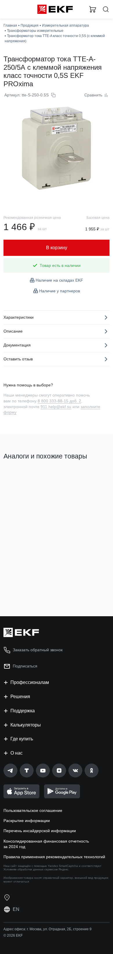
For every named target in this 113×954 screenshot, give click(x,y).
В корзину (26, 588)
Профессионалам (29, 682)
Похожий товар (20, 476)
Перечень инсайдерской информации (39, 830)
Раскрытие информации (26, 820)
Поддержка (22, 710)
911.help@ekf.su (56, 406)
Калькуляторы (25, 724)
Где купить (21, 738)
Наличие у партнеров (59, 291)
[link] (10, 770)
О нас (16, 753)
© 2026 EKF (13, 935)
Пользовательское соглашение (32, 810)
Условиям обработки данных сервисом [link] (30, 869)
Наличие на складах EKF (59, 280)
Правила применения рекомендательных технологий (54, 856)
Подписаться (25, 666)
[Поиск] (106, 9)
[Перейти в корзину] (92, 9)
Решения (20, 696)
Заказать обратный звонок (38, 649)
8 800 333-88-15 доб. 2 (59, 401)
